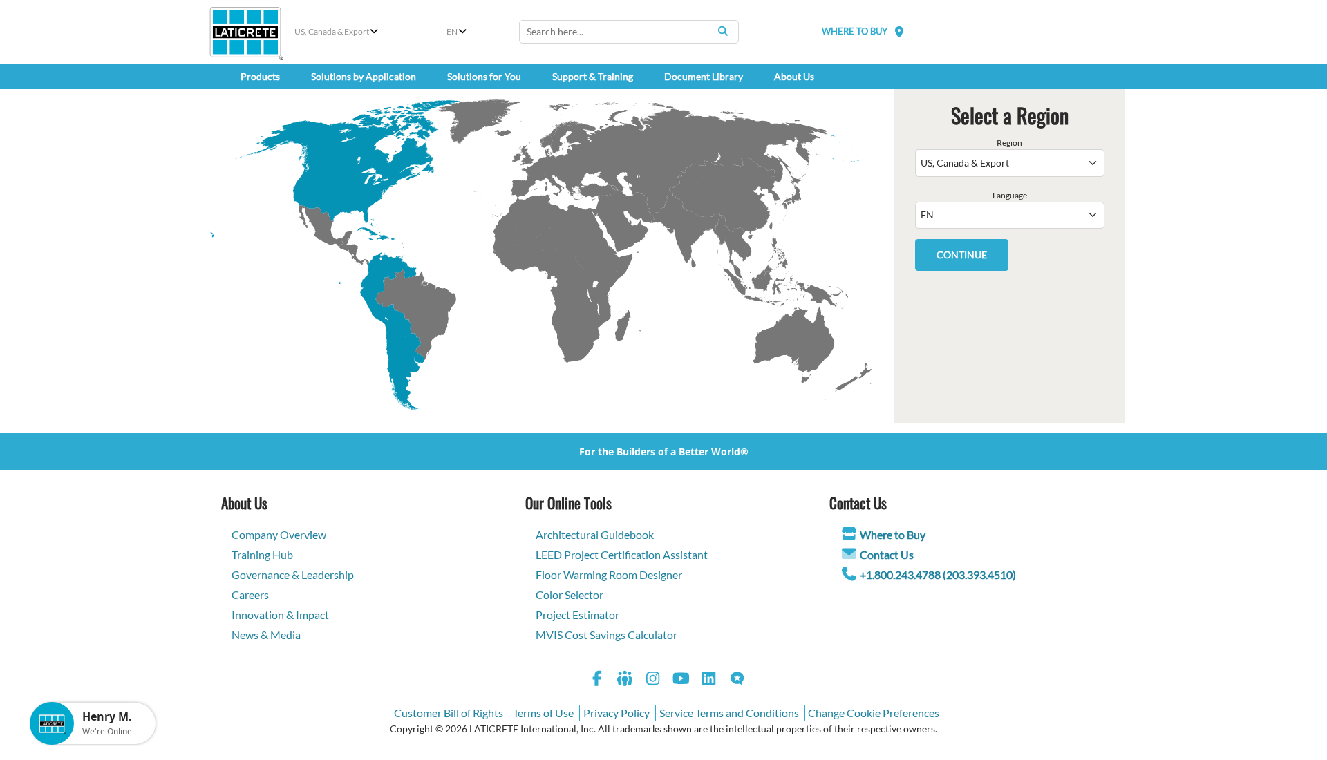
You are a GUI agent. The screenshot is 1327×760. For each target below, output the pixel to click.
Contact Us (887, 554)
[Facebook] (597, 680)
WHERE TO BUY (854, 31)
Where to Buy (892, 534)
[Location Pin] (899, 31)
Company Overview (279, 534)
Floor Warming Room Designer (609, 574)
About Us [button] (794, 76)
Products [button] (260, 76)
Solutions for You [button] (484, 76)
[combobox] (629, 32)
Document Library (703, 76)
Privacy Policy (616, 712)
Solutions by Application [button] (363, 76)
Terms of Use (543, 712)
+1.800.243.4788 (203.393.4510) (938, 574)
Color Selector (569, 594)
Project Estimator (577, 614)
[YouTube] (681, 680)
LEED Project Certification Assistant (622, 554)
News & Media (266, 634)
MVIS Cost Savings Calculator (606, 634)
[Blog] (737, 680)
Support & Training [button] (592, 76)
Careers (250, 594)
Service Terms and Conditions (729, 712)
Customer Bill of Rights (448, 712)
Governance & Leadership (293, 574)
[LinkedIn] (709, 680)
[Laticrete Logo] (245, 32)
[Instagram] (653, 680)
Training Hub (262, 554)
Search (723, 31)
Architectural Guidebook (595, 534)
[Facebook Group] (625, 680)
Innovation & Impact (280, 614)
